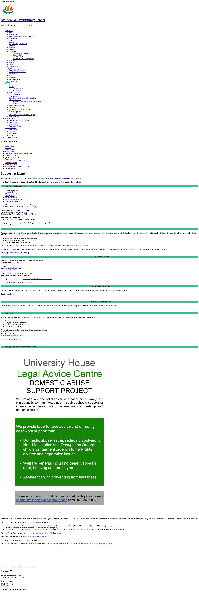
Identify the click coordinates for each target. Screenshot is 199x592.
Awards (11, 64)
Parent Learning (14, 92)
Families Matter (14, 116)
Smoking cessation (11, 197)
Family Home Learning (16, 105)
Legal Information (20, 589)
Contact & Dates (10, 128)
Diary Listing (13, 133)
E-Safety (12, 87)
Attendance (13, 107)
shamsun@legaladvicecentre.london (34, 536)
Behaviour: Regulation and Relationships (22, 98)
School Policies (14, 38)
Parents (7, 83)
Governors (12, 49)
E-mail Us (6, 586)
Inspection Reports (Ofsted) (18, 44)
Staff (10, 40)
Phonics (11, 75)
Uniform (12, 46)
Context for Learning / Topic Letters (21, 109)
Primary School (23, 20)
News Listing (13, 122)
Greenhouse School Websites (28, 567)
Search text (4, 25)
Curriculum (8, 68)
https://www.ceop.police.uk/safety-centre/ (15, 275)
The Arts (12, 77)
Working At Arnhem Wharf (22, 53)
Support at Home (14, 113)
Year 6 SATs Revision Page (18, 70)
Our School (9, 31)
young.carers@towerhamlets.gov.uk (12, 335)
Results (11, 42)
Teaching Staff (18, 57)
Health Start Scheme (11, 201)
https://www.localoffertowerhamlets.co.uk (55, 178)
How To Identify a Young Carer (11, 339)
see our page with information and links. (37, 279)
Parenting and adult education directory (15, 253)
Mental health (9, 192)
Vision (11, 32)
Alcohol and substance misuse (15, 194)
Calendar (12, 131)
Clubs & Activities (15, 100)
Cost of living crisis (11, 190)
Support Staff (17, 55)
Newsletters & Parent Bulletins (19, 120)
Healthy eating (10, 196)
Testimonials (17, 94)
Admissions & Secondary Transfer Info (22, 36)
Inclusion (12, 47)
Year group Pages (15, 126)
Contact (11, 135)
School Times (13, 34)
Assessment (13, 81)
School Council (14, 66)
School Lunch (13, 96)
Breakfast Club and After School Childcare (27, 102)
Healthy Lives (15, 306)
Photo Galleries (14, 124)
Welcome (8, 29)
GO (29, 25)
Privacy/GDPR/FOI (11, 137)
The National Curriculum (17, 72)
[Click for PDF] (59, 515)
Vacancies (12, 51)
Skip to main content (7, 2)
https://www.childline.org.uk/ (11, 268)
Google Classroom (15, 111)
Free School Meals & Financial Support (22, 115)
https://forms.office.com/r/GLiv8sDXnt (73, 249)
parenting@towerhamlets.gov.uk (16, 212)
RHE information (15, 79)
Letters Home (13, 85)
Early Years (13, 74)
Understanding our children (14, 199)
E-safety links (17, 90)
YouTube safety (18, 88)
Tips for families (6, 294)
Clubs (15, 103)
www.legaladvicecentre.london (101, 544)
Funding (12, 60)
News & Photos (10, 118)
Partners (11, 62)
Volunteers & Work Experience (23, 59)
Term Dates (13, 130)
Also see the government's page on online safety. (17, 282)
